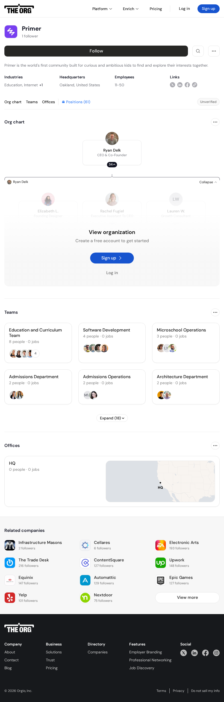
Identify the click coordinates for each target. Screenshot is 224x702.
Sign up (208, 8)
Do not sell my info (205, 691)
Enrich (128, 8)
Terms (161, 691)
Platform (100, 8)
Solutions (54, 652)
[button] (112, 152)
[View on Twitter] (172, 84)
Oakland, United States (80, 84)
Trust (50, 659)
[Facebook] (205, 652)
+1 (41, 84)
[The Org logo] (19, 628)
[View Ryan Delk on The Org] (112, 138)
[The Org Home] (19, 9)
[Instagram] (216, 652)
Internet (31, 84)
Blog (8, 667)
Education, (13, 84)
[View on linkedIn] (179, 84)
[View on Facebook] (187, 84)
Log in (184, 8)
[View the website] (194, 84)
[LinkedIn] (194, 652)
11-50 (119, 84)
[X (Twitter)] (183, 652)
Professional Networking (150, 659)
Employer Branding (145, 652)
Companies (98, 652)
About (9, 652)
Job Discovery (141, 667)
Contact (11, 659)
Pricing (52, 667)
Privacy (178, 691)
